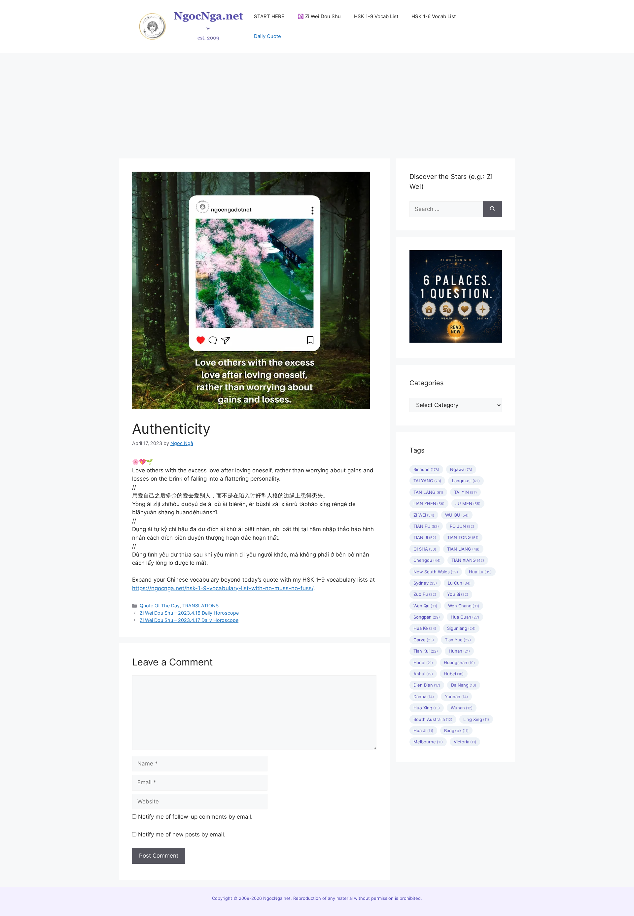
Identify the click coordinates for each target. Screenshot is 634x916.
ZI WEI (423, 515)
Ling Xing (476, 719)
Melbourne (428, 741)
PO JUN (462, 526)
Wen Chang (463, 605)
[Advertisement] (317, 102)
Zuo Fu (424, 594)
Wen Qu (425, 605)
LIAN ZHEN (428, 503)
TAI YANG (427, 480)
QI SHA (424, 549)
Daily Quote (267, 36)
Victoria (465, 741)
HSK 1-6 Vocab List (433, 16)
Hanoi (423, 662)
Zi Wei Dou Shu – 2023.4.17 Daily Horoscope (189, 620)
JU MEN (467, 503)
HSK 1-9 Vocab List (376, 16)
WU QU (457, 515)
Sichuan (426, 469)
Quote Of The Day (160, 605)
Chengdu (426, 560)
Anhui (423, 673)
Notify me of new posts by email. (182, 834)
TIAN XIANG (467, 560)
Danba (423, 696)
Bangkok (456, 730)
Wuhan (462, 707)
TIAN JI (424, 537)
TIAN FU (426, 526)
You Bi (457, 594)
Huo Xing (426, 707)
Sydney (425, 583)
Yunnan (456, 696)
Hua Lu (480, 571)
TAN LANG (428, 492)
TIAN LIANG (463, 549)
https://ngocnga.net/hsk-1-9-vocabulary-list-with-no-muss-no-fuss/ (222, 588)
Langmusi (466, 480)
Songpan (426, 617)
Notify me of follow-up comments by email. (195, 816)
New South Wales (435, 571)
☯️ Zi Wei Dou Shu (319, 16)
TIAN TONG (462, 537)
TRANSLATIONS (200, 605)
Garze (423, 639)
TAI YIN (465, 492)
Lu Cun (459, 583)
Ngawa (461, 469)
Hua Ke (424, 628)
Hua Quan (465, 617)
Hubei (454, 673)
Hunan (459, 651)
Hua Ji (423, 730)
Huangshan (459, 662)
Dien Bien (426, 685)
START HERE (269, 16)
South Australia (432, 719)
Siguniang (461, 628)
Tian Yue (458, 639)
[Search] (492, 209)
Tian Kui (425, 651)
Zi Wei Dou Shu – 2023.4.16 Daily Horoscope (189, 613)
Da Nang (463, 685)
